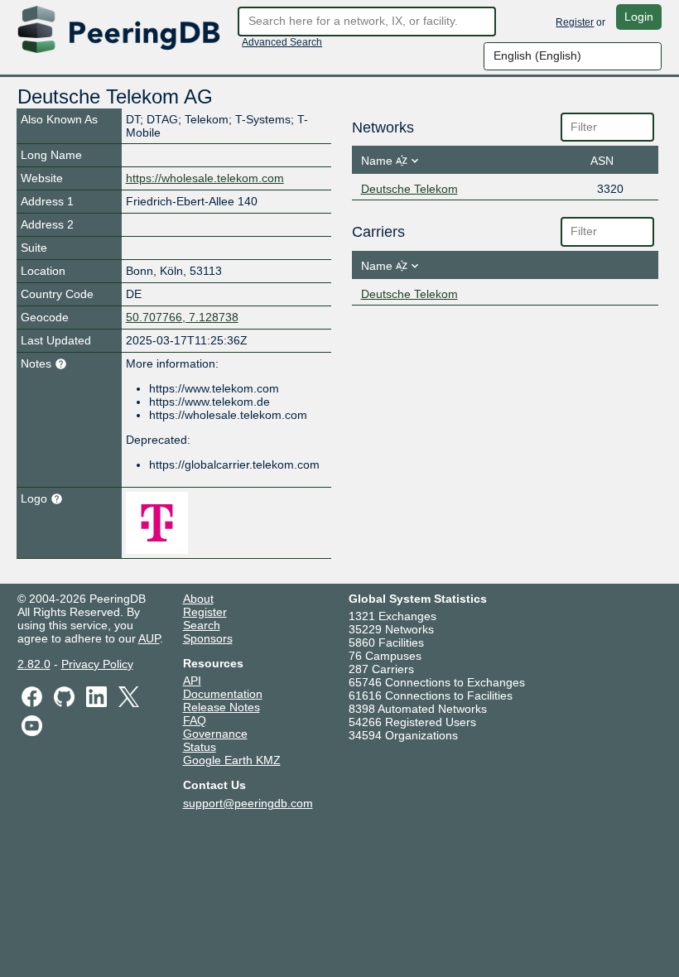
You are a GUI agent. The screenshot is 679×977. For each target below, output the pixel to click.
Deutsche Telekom (409, 188)
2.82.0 (34, 664)
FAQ (194, 720)
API (192, 680)
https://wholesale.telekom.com (205, 178)
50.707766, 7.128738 (182, 317)
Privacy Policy (97, 664)
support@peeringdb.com (248, 803)
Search (201, 625)
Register (575, 22)
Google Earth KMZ (232, 760)
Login (638, 16)
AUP (149, 638)
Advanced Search (282, 42)
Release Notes (221, 707)
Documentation (222, 693)
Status (199, 746)
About (198, 598)
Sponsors (208, 638)
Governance (215, 733)
